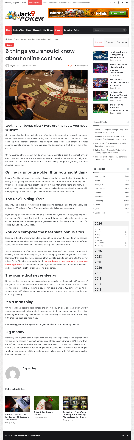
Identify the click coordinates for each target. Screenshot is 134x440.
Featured (98, 197)
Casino (58, 30)
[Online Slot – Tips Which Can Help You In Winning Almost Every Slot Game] (75, 403)
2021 (98, 262)
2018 (98, 279)
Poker (76, 30)
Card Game (48, 30)
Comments (122, 42)
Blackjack (37, 30)
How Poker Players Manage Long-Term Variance (118, 55)
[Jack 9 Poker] (24, 16)
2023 (98, 256)
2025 (98, 251)
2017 (98, 284)
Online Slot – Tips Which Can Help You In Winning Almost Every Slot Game (74, 414)
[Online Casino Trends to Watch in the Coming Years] (100, 96)
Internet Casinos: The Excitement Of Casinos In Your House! (17, 417)
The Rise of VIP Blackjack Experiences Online (119, 108)
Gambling (67, 30)
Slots (97, 209)
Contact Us (123, 435)
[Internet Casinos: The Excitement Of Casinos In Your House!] (17, 404)
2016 (98, 290)
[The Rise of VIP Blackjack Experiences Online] (100, 108)
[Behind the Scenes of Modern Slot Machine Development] (100, 68)
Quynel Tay (14, 66)
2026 (98, 223)
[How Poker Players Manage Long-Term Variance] (100, 55)
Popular (109, 42)
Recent (98, 42)
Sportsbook (100, 213)
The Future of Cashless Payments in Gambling (62, 3)
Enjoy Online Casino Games (43, 413)
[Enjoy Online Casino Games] (46, 403)
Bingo (28, 30)
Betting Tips (18, 30)
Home (9, 30)
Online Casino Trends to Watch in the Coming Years (119, 95)
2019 (98, 273)
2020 (98, 268)
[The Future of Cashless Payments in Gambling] (100, 83)
